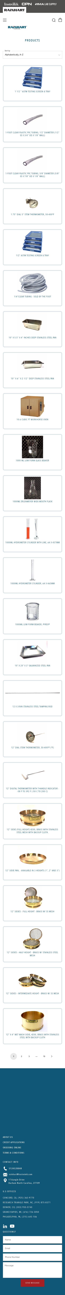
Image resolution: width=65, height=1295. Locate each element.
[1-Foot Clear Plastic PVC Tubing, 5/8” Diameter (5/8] (33, 160)
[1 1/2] (33, 78)
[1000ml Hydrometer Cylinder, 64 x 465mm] (33, 570)
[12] (33, 734)
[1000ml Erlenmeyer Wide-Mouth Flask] (33, 488)
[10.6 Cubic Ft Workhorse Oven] (33, 406)
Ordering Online (12, 1147)
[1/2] (33, 242)
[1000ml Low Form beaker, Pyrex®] (33, 611)
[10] (33, 324)
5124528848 (15, 1168)
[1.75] (33, 201)
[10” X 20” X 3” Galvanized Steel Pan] (33, 652)
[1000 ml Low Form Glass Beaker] (33, 447)
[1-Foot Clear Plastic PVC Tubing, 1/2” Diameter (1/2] (33, 119)
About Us (8, 1137)
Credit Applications (14, 1142)
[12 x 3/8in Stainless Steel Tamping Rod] (33, 693)
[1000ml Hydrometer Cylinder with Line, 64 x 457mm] (33, 529)
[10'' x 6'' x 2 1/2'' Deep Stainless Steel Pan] (33, 365)
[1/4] (33, 283)
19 (44, 1056)
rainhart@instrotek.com (20, 1174)
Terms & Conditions (13, 1152)
